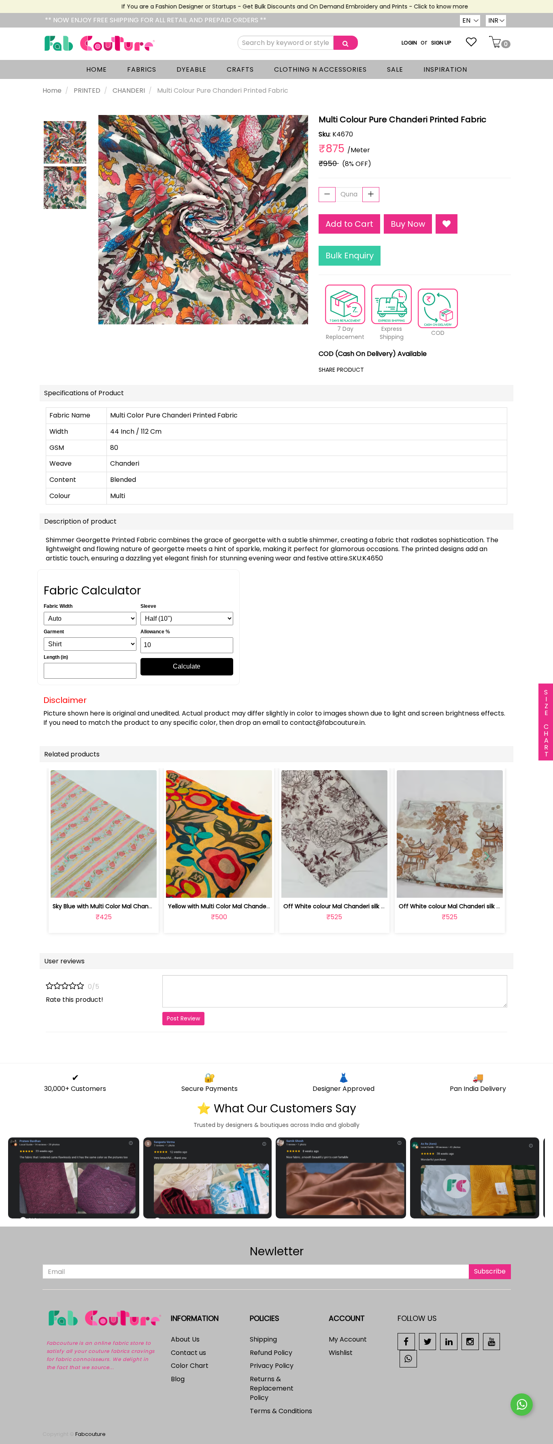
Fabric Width (58, 606)
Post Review (183, 1018)
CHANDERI (129, 90)
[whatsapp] (408, 1358)
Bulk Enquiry (349, 255)
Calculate (186, 666)
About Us (185, 1339)
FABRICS (141, 69)
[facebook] (406, 1341)
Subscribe (490, 1271)
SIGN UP (441, 43)
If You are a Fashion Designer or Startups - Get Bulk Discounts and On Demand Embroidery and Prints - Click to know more (279, 6)
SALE (395, 69)
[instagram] (470, 1341)
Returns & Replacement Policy (272, 1388)
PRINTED (87, 90)
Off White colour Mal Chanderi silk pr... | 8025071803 (355, 906)
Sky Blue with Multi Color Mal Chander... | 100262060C (127, 906)
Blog (178, 1379)
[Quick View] (122, 887)
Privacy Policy (272, 1365)
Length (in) (56, 657)
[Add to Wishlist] (446, 224)
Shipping (263, 1339)
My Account (348, 1339)
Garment (54, 632)
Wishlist (341, 1352)
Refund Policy (271, 1352)
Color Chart (189, 1365)
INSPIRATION (445, 69)
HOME (96, 69)
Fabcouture (90, 1434)
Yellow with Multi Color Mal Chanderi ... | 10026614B (238, 906)
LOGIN (409, 43)
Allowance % (155, 632)
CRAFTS (240, 69)
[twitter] (427, 1341)
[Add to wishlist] (103, 887)
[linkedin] (448, 1341)
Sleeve (148, 606)
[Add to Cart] (199, 887)
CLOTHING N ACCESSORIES (320, 69)
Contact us (188, 1352)
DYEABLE (191, 69)
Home (52, 90)
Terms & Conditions (281, 1411)
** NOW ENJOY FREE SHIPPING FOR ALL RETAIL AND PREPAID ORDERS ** (155, 20)
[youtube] (491, 1341)
